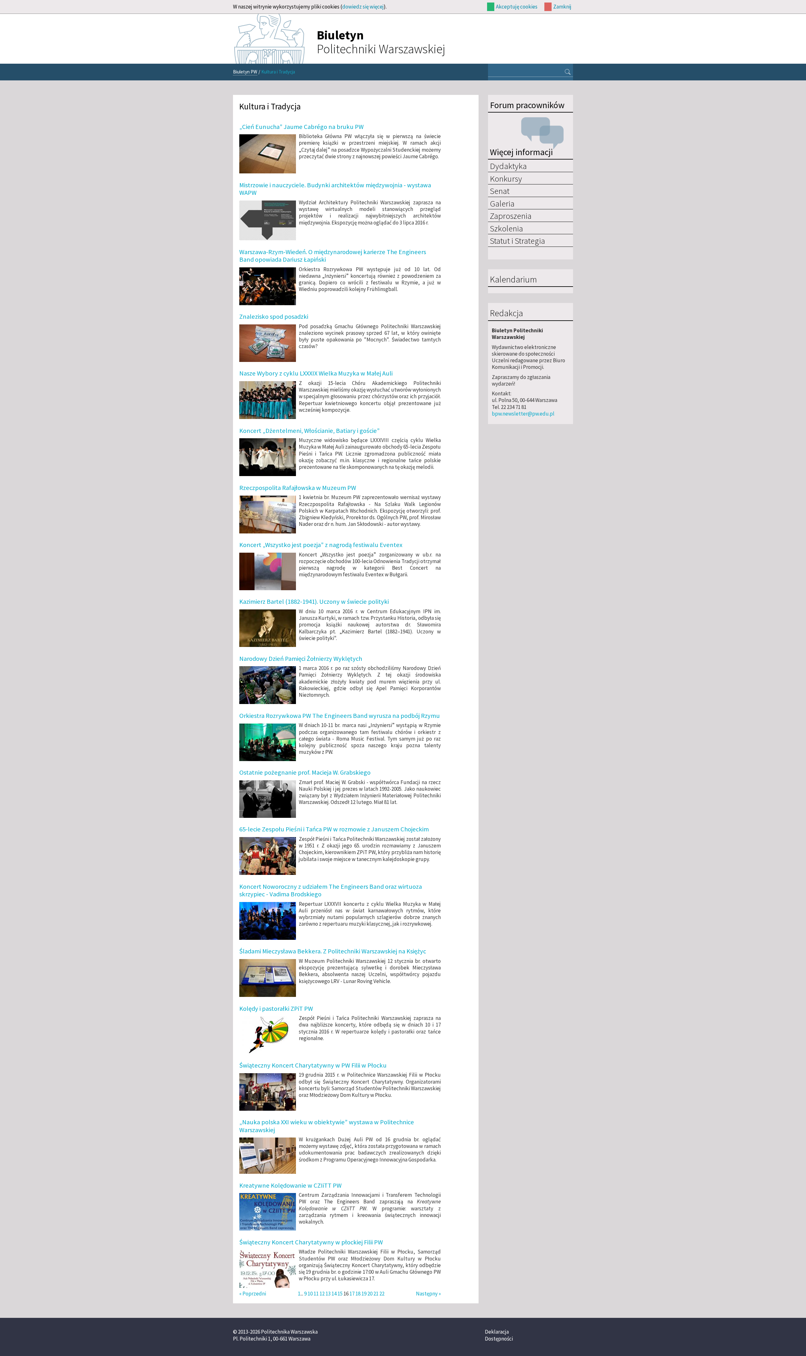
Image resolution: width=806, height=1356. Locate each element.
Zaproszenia (510, 215)
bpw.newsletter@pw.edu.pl (523, 413)
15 (340, 1293)
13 (328, 1293)
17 (352, 1293)
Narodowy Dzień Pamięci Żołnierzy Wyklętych (300, 659)
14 (334, 1293)
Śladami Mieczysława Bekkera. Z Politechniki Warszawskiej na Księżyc (332, 951)
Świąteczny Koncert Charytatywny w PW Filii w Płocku (313, 1065)
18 (357, 1293)
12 (322, 1293)
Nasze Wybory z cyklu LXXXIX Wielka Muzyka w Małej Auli (316, 373)
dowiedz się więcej (363, 6)
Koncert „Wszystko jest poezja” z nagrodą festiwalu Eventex (320, 545)
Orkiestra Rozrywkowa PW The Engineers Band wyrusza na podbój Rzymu (339, 716)
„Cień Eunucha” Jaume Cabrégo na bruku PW (301, 127)
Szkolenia (506, 228)
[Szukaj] (567, 72)
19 (363, 1293)
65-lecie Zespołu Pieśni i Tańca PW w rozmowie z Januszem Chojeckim (334, 829)
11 (316, 1293)
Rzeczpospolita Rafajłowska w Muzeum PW (297, 488)
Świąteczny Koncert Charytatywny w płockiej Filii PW (311, 1242)
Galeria (502, 203)
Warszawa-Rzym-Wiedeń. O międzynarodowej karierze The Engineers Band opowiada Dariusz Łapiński (332, 256)
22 (381, 1293)
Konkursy (506, 178)
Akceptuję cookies (516, 6)
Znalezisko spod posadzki (273, 316)
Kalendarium (513, 279)
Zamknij (562, 6)
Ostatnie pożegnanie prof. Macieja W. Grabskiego (305, 772)
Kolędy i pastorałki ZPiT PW (276, 1008)
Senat (499, 190)
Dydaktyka (508, 165)
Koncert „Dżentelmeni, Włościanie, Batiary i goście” (309, 431)
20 (369, 1293)
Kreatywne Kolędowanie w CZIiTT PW (290, 1185)
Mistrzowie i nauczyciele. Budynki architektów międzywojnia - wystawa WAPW (335, 189)
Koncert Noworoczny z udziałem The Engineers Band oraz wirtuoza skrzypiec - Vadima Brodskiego (330, 890)
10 (310, 1293)
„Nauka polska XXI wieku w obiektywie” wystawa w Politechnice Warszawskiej (326, 1126)
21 (375, 1293)
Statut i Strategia (517, 240)
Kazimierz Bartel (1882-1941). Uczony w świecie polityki (314, 601)
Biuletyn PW (245, 72)
